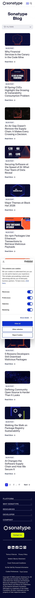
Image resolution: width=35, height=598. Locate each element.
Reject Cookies (17, 335)
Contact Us (17, 535)
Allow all (17, 323)
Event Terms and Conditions (17, 563)
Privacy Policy (22, 554)
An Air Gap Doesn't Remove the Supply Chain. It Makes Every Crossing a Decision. (17, 130)
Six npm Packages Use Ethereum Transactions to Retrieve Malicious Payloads (17, 241)
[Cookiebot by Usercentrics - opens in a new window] (25, 261)
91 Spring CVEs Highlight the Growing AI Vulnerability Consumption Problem (17, 91)
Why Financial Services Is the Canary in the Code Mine (17, 54)
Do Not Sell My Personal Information (16, 567)
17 (19, 485)
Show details (24, 318)
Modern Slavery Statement (16, 559)
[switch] (30, 297)
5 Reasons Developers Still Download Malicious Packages (17, 356)
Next (26, 485)
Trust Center (24, 572)
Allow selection (17, 329)
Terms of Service (11, 554)
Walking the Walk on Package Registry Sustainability (16, 428)
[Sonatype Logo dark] (12, 5)
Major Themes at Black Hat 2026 (17, 204)
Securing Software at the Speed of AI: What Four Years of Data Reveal (17, 168)
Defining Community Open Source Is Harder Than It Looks (17, 392)
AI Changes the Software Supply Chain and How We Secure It (15, 465)
